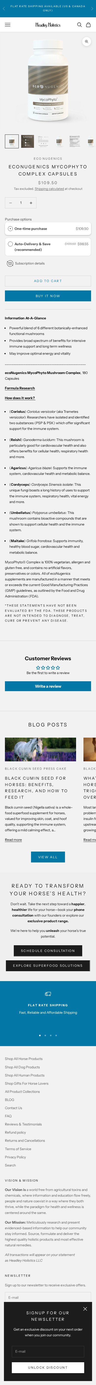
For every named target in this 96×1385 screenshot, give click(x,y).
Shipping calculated (49, 189)
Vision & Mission (22, 1180)
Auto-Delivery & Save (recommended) (32, 247)
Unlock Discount (48, 1367)
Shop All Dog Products (22, 1067)
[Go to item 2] (27, 141)
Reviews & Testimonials (23, 1124)
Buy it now (48, 296)
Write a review (48, 686)
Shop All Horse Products (24, 1058)
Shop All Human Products (25, 1075)
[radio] (10, 228)
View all (48, 857)
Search (10, 1165)
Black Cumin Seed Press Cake (36, 768)
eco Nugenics (48, 158)
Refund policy (15, 1132)
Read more (13, 839)
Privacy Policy (15, 1157)
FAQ (8, 1116)
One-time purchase (31, 228)
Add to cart (48, 281)
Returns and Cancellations (25, 1140)
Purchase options (18, 219)
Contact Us (13, 1108)
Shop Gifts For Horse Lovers (26, 1083)
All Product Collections (22, 1091)
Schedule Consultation (48, 951)
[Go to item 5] (75, 141)
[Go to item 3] (43, 141)
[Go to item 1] (12, 141)
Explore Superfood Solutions (48, 965)
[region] (48, 1009)
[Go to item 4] (59, 141)
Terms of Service (18, 1149)
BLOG (9, 1100)
